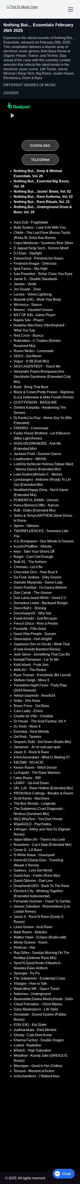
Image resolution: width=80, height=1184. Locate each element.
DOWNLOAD (40, 145)
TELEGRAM (40, 160)
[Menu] (70, 9)
